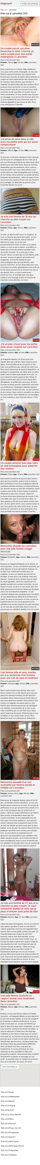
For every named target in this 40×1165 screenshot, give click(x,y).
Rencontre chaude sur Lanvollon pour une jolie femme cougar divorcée (18, 549)
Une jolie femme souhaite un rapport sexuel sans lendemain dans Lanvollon (17, 998)
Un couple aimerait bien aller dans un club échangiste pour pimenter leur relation (19, 466)
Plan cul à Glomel (7, 1101)
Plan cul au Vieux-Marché (11, 1114)
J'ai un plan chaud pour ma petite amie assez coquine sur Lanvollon (19, 345)
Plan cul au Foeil (7, 1110)
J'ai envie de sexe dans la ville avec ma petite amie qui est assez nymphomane (19, 142)
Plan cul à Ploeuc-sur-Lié (11, 1128)
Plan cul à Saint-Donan (10, 1141)
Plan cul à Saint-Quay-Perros (12, 1146)
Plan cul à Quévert (8, 1137)
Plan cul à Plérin (7, 1119)
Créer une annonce (30, 3)
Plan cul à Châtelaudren (10, 1097)
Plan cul (3, 10)
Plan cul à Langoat (8, 1105)
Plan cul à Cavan (7, 1092)
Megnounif (6, 3)
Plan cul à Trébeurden (9, 1150)
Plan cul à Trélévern (9, 1155)
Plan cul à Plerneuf (8, 1123)
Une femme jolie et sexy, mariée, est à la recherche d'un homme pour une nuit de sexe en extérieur (19, 675)
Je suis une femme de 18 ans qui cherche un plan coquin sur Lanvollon (18, 219)
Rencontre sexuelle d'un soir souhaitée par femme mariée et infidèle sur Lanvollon (18, 785)
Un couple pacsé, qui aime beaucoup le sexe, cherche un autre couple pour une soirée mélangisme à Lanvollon (17, 52)
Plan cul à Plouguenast (10, 1132)
